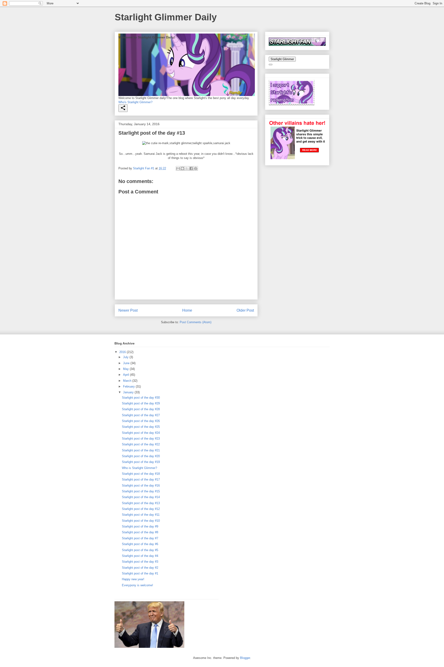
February (129, 386)
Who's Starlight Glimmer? (135, 102)
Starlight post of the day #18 (141, 473)
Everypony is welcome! (137, 585)
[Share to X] (187, 168)
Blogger (245, 658)
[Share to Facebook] (191, 168)
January (129, 392)
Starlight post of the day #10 (141, 520)
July (126, 357)
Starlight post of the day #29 (141, 403)
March (127, 380)
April (126, 374)
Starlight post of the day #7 (140, 538)
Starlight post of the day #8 (140, 532)
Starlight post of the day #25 (141, 426)
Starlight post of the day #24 (141, 432)
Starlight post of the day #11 (141, 514)
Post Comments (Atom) (195, 322)
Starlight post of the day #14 (141, 497)
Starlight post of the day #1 (140, 573)
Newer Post (128, 310)
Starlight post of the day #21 (141, 450)
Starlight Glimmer (282, 59)
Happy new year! (133, 579)
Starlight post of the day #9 (140, 526)
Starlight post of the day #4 (140, 556)
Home (187, 310)
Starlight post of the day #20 (141, 456)
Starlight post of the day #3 (140, 561)
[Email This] (178, 168)
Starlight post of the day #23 (141, 438)
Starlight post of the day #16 (141, 485)
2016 (123, 352)
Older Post (245, 310)
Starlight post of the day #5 (140, 550)
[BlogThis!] (182, 168)
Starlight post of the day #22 (141, 444)
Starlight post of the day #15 (141, 491)
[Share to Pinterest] (195, 168)
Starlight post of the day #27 (141, 415)
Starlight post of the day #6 (140, 544)
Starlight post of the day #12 (141, 509)
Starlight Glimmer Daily (166, 17)
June (126, 363)
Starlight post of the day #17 (141, 479)
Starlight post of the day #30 (141, 397)
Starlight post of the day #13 (141, 503)
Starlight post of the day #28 (141, 409)
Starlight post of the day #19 (141, 462)
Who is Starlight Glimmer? (139, 468)
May (126, 369)
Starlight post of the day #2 (140, 567)
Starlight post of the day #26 (141, 421)
